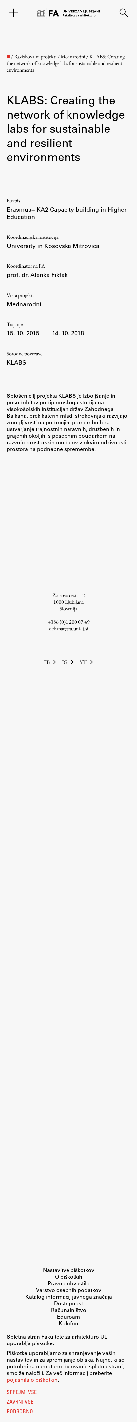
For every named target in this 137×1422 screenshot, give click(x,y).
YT (83, 662)
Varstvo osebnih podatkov (68, 1289)
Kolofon (68, 1323)
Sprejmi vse (22, 1392)
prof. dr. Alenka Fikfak (37, 275)
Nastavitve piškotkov (68, 1269)
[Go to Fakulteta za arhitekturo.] (8, 56)
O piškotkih (68, 1276)
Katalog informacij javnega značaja (68, 1296)
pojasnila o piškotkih (32, 1379)
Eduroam (68, 1316)
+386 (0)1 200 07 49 (69, 621)
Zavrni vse (20, 1402)
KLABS (16, 362)
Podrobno (20, 1412)
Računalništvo (68, 1309)
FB (47, 662)
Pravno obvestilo (69, 1283)
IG (65, 662)
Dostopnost (68, 1303)
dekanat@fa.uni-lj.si (68, 628)
